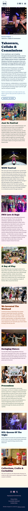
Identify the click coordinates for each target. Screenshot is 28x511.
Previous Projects (6, 36)
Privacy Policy (14, 499)
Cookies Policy (14, 503)
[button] (25, 3)
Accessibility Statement (14, 501)
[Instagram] (18, 3)
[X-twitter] (22, 3)
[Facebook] (20, 3)
